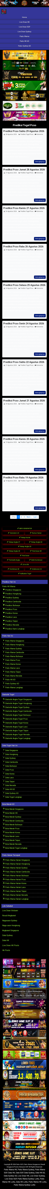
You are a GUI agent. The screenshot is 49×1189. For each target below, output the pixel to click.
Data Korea (9, 774)
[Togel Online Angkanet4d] (24, 1126)
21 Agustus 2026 (11, 365)
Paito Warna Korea (13, 664)
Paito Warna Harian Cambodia (17, 872)
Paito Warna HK (10, 1169)
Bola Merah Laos (12, 836)
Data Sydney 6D (12, 793)
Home (24, 17)
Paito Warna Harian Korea (15, 883)
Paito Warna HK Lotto (37, 1182)
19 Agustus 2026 (11, 442)
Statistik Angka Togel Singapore (18, 699)
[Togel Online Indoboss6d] (24, 973)
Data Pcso (9, 770)
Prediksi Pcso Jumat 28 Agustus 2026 (24, 169)
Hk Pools (6, 950)
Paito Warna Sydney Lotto (28, 1179)
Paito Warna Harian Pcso (15, 879)
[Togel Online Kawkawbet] (24, 994)
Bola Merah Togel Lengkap (16, 848)
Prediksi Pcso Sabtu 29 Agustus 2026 (23, 131)
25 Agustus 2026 (11, 250)
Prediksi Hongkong (13, 594)
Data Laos (9, 777)
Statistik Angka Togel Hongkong (18, 703)
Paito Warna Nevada (13, 676)
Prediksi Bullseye (12, 605)
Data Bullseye (11, 766)
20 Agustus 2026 (11, 404)
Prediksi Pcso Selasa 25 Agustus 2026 (24, 285)
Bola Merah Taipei (12, 840)
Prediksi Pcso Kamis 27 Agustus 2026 (24, 208)
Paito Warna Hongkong (14, 645)
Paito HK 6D (24, 41)
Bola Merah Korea (12, 832)
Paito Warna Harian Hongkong (17, 864)
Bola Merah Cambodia (14, 821)
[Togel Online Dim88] (24, 65)
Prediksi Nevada (12, 625)
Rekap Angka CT (14, 542)
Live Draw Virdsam (10, 910)
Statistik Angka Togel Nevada (17, 734)
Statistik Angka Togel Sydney (17, 707)
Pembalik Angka (14, 560)
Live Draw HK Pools (10, 945)
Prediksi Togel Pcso (24, 125)
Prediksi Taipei (11, 621)
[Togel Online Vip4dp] (24, 1085)
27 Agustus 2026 (11, 173)
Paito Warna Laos (12, 668)
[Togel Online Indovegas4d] (24, 1156)
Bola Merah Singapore (14, 809)
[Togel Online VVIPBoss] (24, 55)
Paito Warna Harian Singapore (17, 860)
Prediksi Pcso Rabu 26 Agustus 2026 (23, 246)
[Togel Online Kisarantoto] (24, 96)
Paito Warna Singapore (14, 641)
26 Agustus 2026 (11, 211)
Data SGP (19, 1173)
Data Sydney (10, 758)
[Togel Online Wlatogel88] (24, 1034)
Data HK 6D (10, 789)
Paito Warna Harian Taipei (15, 891)
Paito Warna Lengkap (14, 687)
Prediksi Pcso (11, 609)
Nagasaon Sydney (9, 920)
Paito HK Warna (8, 586)
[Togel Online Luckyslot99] (24, 1075)
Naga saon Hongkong (11, 925)
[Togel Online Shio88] (24, 1146)
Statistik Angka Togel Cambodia (18, 711)
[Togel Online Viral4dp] (24, 116)
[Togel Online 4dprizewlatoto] (24, 1044)
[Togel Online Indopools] (24, 1136)
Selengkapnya (40, 162)
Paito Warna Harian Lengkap (17, 899)
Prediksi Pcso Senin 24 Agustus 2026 (23, 323)
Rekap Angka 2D (25, 546)
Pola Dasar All (37, 551)
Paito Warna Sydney (13, 648)
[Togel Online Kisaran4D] (24, 85)
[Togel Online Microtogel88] (24, 963)
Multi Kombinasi (36, 560)
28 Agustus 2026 (11, 134)
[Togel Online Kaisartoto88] (24, 1055)
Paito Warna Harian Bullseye (17, 875)
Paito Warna (24, 36)
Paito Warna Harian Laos (15, 887)
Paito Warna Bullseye (14, 656)
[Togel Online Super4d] (24, 75)
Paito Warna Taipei (13, 672)
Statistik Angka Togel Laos (16, 727)
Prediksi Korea (11, 613)
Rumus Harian (37, 533)
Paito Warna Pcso (12, 660)
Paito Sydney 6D (24, 46)
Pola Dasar (25, 555)
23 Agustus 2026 (11, 327)
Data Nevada (10, 785)
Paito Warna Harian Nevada (16, 895)
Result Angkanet (9, 915)
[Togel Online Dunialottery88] (24, 1095)
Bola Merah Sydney (13, 817)
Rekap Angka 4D (14, 551)
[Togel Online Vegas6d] (24, 1004)
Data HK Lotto (22, 1182)
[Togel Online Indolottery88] (24, 1115)
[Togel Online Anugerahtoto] (24, 1105)
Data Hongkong (11, 754)
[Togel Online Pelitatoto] (24, 106)
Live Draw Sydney (24, 32)
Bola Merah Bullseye (13, 824)
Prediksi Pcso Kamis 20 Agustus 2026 (24, 439)
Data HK (5, 940)
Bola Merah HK (11, 813)
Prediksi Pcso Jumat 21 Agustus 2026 (24, 400)
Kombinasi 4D (14, 569)
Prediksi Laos (11, 617)
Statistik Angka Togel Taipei (16, 730)
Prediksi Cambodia (13, 601)
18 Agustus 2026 (11, 481)
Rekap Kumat (25, 537)
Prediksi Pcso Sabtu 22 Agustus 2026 (23, 362)
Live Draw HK (24, 22)
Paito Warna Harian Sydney (16, 868)
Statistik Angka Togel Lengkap (17, 738)
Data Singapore (11, 750)
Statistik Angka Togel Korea (16, 723)
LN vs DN (25, 564)
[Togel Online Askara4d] (24, 1014)
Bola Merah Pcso (12, 828)
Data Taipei (10, 781)
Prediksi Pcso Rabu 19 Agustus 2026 (23, 477)
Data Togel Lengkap (13, 797)
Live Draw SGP (24, 27)
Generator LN (14, 533)
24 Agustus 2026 (11, 288)
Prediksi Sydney (12, 598)
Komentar (40, 134)
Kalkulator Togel (25, 573)
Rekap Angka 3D (36, 542)
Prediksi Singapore (13, 590)
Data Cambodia (11, 762)
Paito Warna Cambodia (14, 652)
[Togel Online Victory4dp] (24, 984)
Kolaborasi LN (37, 569)
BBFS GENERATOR (25, 528)
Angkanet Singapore (10, 930)
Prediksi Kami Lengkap (14, 629)
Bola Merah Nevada (13, 844)
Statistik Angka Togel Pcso (16, 719)
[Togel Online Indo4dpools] (24, 1065)
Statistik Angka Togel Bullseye (18, 715)
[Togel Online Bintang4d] (24, 1024)
